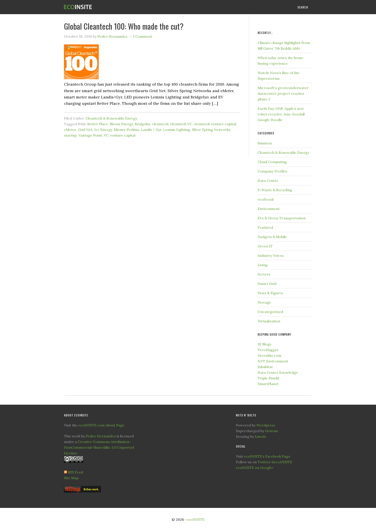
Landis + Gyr (151, 129)
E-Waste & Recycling (275, 190)
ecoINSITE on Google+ (255, 467)
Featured (265, 227)
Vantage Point (90, 135)
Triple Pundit (268, 378)
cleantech (160, 124)
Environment (269, 208)
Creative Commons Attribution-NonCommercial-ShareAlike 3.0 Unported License (99, 447)
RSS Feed (75, 472)
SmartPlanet (268, 384)
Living (263, 265)
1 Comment (142, 36)
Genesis (271, 431)
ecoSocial (266, 199)
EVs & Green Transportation (282, 218)
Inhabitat (265, 367)
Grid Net (85, 129)
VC (106, 135)
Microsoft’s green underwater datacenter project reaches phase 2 (283, 93)
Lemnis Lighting (176, 129)
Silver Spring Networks (211, 129)
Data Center (268, 180)
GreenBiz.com (269, 355)
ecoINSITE (99, 7)
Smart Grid (267, 283)
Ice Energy (103, 129)
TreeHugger (268, 350)
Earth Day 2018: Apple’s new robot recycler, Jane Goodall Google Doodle (281, 114)
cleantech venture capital (215, 124)
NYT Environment (273, 361)
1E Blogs (264, 344)
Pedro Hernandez (101, 436)
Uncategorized (270, 311)
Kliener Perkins (126, 129)
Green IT (265, 246)
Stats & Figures (270, 293)
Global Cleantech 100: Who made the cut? (123, 26)
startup (70, 135)
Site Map (71, 478)
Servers (264, 274)
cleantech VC (181, 124)
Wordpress (265, 425)
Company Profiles (272, 171)
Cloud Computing (272, 162)
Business (265, 143)
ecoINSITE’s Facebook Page (267, 456)
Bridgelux (142, 124)
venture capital (122, 135)
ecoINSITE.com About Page (101, 425)
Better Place (97, 124)
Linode (260, 436)
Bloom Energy (121, 124)
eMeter (70, 129)
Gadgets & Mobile (272, 237)
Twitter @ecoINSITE (275, 462)
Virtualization (269, 321)
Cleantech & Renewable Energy (111, 118)
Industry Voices (271, 255)
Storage (264, 302)
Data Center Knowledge (278, 372)
